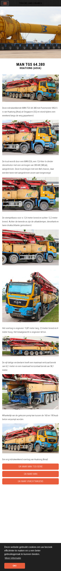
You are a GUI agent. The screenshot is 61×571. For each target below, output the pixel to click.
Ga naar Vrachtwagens (30, 481)
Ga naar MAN (30, 474)
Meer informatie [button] (13, 558)
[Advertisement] (30, 517)
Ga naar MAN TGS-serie (31, 466)
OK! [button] (15, 566)
